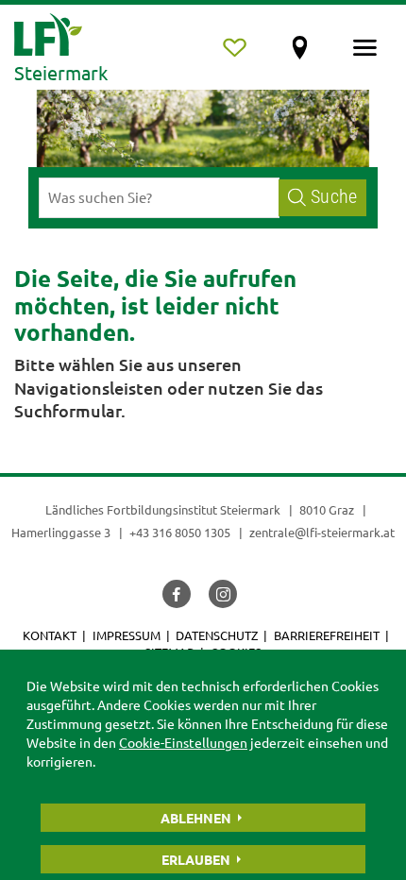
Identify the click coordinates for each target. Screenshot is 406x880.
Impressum (127, 635)
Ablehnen (196, 817)
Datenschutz (217, 635)
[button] (176, 594)
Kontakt (49, 635)
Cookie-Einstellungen (183, 742)
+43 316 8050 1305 (179, 532)
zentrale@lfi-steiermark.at (322, 532)
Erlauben (195, 859)
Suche (334, 197)
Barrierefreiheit (327, 635)
